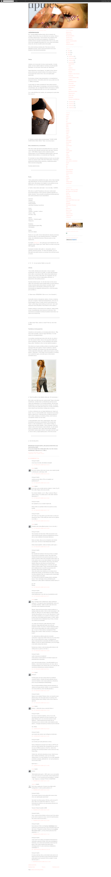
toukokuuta (71, 103)
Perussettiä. (71, 83)
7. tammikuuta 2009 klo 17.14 (40, 834)
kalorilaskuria (36, 242)
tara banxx (68, 212)
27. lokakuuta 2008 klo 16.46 (40, 765)
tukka (67, 138)
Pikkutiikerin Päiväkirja (71, 205)
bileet (67, 125)
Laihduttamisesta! (33, 32)
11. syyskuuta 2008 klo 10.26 (40, 473)
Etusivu (43, 867)
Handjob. (70, 71)
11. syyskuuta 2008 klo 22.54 (40, 587)
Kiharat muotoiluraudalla (71, 40)
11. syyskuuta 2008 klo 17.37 (40, 510)
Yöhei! (69, 89)
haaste (67, 143)
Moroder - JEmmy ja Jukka (72, 189)
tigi (66, 166)
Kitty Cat (68, 194)
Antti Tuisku (68, 159)
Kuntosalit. (70, 75)
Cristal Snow (69, 145)
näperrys (68, 157)
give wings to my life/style (71, 191)
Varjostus (68, 42)
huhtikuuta (71, 105)
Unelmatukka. (71, 63)
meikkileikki (68, 123)
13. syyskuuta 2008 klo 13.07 (40, 690)
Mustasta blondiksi (70, 35)
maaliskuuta (71, 107)
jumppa (39, 453)
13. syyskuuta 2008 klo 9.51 (40, 669)
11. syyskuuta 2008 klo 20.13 (40, 520)
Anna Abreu (68, 142)
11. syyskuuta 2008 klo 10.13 (40, 464)
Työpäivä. (70, 67)
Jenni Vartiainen (69, 169)
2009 (69, 52)
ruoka (42, 453)
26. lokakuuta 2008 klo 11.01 (40, 736)
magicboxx (68, 196)
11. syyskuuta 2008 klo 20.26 (40, 528)
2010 (69, 50)
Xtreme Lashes (69, 173)
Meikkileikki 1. (71, 87)
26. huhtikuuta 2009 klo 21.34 (41, 849)
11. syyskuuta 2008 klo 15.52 (40, 498)
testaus (67, 131)
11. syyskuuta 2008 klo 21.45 (40, 546)
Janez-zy (34, 784)
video (67, 154)
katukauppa (68, 198)
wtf (66, 167)
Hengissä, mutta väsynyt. (74, 73)
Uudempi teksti (31, 867)
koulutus (68, 178)
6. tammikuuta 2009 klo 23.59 (40, 820)
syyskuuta (71, 62)
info (35, 453)
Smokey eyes (69, 37)
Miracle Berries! (71, 69)
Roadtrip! (70, 79)
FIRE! (69, 65)
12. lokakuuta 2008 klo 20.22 (40, 728)
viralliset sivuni (69, 215)
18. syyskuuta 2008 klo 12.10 (40, 710)
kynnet (67, 162)
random (67, 114)
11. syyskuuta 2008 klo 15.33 (40, 482)
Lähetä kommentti (32, 864)
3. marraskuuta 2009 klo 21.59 (41, 861)
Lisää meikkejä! (71, 85)
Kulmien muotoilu (70, 44)
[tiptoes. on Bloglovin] (71, 240)
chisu (67, 174)
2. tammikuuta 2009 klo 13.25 (40, 780)
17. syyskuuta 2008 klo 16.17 (40, 702)
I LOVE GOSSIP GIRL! (73, 77)
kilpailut (67, 155)
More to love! (69, 210)
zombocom (68, 217)
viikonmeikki (69, 140)
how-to (67, 128)
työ (66, 121)
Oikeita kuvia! (71, 93)
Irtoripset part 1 (69, 39)
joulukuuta (71, 56)
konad (67, 176)
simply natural (69, 181)
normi (67, 116)
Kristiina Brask (69, 171)
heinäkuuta (71, 101)
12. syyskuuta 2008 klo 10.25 (40, 650)
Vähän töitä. (71, 95)
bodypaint (68, 137)
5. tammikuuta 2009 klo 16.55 (40, 809)
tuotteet (67, 130)
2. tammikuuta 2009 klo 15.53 (40, 789)
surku (67, 135)
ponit (67, 164)
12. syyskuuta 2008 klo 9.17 (40, 596)
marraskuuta (72, 58)
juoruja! (67, 193)
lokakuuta (71, 60)
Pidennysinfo (69, 34)
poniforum (68, 208)
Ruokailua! (70, 97)
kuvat (67, 118)
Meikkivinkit (68, 32)
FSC (67, 206)
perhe (67, 126)
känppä (67, 152)
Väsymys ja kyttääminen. (74, 99)
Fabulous (68, 201)
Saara (33, 468)
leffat (67, 179)
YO (67, 147)
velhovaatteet (69, 150)
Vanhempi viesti (55, 867)
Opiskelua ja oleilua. (72, 91)
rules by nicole (69, 213)
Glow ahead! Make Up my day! (73, 200)
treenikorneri (68, 183)
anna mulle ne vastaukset (71, 161)
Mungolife (68, 203)
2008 (69, 54)
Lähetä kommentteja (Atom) (37, 869)
